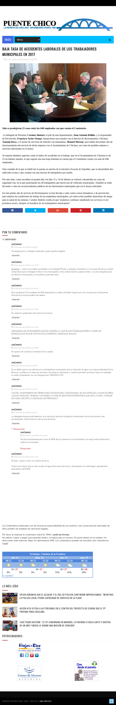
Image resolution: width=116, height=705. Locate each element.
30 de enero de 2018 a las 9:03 (25, 366)
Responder (15, 255)
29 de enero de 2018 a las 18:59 (25, 348)
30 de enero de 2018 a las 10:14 (34, 435)
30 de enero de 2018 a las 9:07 (25, 389)
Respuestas (19, 429)
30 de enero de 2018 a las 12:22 (25, 457)
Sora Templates (45, 701)
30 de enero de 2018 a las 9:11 (25, 412)
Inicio (8, 39)
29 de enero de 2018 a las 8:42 (25, 247)
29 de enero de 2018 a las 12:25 (25, 265)
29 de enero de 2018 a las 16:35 (25, 327)
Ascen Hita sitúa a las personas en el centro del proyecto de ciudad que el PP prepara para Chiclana (63, 610)
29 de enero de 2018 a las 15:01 (25, 309)
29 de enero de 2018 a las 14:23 (25, 288)
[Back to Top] (111, 701)
